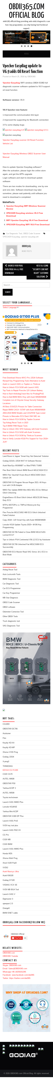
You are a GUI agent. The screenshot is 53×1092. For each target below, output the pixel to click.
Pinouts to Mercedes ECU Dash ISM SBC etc (21, 416)
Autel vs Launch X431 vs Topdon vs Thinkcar (21, 384)
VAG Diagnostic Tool (11, 626)
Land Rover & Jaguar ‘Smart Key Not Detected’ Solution (26, 456)
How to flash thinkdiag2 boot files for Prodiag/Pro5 (23, 394)
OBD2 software (9, 607)
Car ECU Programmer (11, 588)
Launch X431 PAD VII (12, 830)
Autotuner (7, 733)
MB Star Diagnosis (10, 598)
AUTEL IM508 (8, 793)
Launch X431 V (9, 894)
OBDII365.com (9, 953)
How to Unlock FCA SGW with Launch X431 (21, 387)
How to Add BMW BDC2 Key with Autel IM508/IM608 (24, 397)
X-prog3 (6, 762)
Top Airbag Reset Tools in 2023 (15, 423)
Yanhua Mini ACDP (10, 812)
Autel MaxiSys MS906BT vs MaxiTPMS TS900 (22, 466)
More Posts (27, 251)
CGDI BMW (7, 844)
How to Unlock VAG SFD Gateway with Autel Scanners (25, 429)
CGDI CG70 (7, 774)
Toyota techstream (10, 797)
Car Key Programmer (11, 593)
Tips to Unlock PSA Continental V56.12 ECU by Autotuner (26, 540)
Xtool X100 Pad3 (10, 863)
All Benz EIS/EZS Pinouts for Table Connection (22, 407)
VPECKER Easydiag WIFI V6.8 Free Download (28, 224)
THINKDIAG (8, 766)
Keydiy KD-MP (9, 747)
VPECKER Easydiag (11, 237)
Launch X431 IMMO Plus (13, 802)
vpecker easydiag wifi (30, 237)
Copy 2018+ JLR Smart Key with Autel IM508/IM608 (24, 520)
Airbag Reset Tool (10, 570)
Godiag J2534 (8, 757)
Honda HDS (7, 854)
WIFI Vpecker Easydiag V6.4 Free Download (27, 220)
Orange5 (6, 908)
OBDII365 (31, 77)
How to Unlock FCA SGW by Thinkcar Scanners (22, 436)
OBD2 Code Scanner (31, 234)
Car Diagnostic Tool (14, 234)
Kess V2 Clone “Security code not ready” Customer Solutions (40, 271)
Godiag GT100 (9, 880)
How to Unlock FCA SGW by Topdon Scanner (21, 419)
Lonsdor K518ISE (10, 807)
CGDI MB (7, 840)
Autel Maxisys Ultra (11, 872)
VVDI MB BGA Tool (11, 890)
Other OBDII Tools (10, 616)
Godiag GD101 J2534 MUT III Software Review (22, 461)
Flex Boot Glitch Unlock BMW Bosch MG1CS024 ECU (25, 470)
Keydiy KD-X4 (8, 743)
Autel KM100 (8, 876)
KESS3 (6, 770)
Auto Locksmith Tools (11, 574)
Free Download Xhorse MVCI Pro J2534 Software (23, 378)
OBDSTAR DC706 (10, 729)
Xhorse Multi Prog (10, 858)
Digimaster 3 (8, 899)
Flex (4, 738)
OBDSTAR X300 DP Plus (13, 816)
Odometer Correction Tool (13, 612)
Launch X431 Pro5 (10, 821)
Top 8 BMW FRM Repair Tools (15, 426)
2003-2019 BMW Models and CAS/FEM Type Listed (24, 413)
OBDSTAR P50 (9, 783)
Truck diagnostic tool (11, 621)
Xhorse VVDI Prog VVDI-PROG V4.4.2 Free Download (14, 269)
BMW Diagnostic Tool (11, 579)
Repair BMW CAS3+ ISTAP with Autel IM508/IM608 (24, 410)
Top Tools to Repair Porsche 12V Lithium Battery (23, 391)
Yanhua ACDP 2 (9, 788)
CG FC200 (13, 770)
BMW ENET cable (10, 913)
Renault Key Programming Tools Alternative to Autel (24, 381)
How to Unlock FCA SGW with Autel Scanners (21, 432)
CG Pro (6, 835)
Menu (26, 54)
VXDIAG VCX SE (10, 885)
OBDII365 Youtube (10, 956)
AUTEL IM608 (8, 779)
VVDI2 (5, 868)
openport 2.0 (8, 904)
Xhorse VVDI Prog (10, 752)
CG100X (6, 724)
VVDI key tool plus (10, 826)
